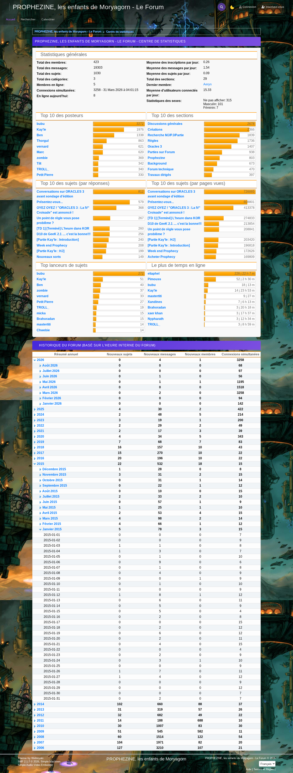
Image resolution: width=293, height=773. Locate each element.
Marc (40, 152)
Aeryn (207, 84)
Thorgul (43, 140)
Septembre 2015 (54, 485)
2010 (40, 726)
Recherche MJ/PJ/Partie (166, 135)
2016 (40, 458)
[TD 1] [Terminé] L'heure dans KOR (63, 228)
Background (157, 163)
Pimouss (154, 279)
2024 (40, 414)
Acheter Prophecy (161, 256)
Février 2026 (51, 398)
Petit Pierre (45, 174)
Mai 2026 (49, 382)
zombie (42, 158)
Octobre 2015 (52, 480)
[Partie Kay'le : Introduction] (58, 239)
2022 (40, 425)
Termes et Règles (264, 769)
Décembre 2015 (54, 469)
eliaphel (153, 273)
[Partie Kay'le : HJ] (50, 251)
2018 (40, 447)
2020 (40, 436)
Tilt (39, 163)
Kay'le (41, 129)
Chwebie (43, 330)
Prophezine (156, 158)
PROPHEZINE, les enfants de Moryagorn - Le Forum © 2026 (240, 758)
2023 (40, 420)
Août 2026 (50, 365)
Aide (248, 769)
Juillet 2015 (50, 496)
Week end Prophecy (52, 245)
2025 (40, 409)
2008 (40, 736)
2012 (40, 715)
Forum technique (161, 169)
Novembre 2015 (54, 474)
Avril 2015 (49, 513)
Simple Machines (51, 761)
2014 (40, 704)
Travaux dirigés (159, 174)
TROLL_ (43, 169)
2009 (40, 731)
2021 (40, 431)
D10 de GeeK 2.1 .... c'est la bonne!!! (63, 234)
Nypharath (156, 318)
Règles (153, 140)
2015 (40, 463)
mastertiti (44, 324)
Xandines (155, 302)
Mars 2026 (50, 392)
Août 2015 (50, 491)
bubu (41, 123)
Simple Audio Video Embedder (35, 764)
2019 (40, 442)
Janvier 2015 (52, 529)
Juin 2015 (49, 502)
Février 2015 (51, 524)
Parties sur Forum (161, 152)
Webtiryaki (37, 758)
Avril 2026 (49, 387)
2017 (40, 453)
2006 (40, 747)
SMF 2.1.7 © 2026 (28, 761)
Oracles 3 (155, 146)
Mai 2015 (49, 507)
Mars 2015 (50, 518)
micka (41, 313)
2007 (40, 742)
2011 (40, 720)
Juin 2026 (49, 376)
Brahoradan (46, 318)
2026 (40, 360)
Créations (155, 129)
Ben (40, 135)
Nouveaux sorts (49, 256)
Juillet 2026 (50, 371)
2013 (40, 709)
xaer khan (155, 313)
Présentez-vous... (50, 202)
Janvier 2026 (52, 403)
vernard (42, 146)
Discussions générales (165, 123)
